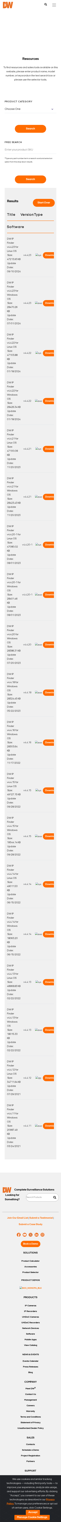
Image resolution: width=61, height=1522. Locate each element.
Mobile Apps (31, 1340)
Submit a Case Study (30, 1224)
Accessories (30, 1267)
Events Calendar (30, 1361)
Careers (31, 1405)
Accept (32, 1512)
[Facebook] (19, 1235)
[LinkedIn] (36, 1235)
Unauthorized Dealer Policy (31, 1428)
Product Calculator (30, 1261)
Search (30, 128)
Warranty (30, 1411)
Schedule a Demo (30, 1450)
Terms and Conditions (30, 1417)
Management (30, 1400)
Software (30, 1334)
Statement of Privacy (31, 1422)
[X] (31, 1235)
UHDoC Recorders (30, 1323)
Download (51, 255)
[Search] (45, 5)
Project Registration (30, 1456)
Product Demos (30, 1280)
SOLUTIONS (30, 1253)
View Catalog (30, 1345)
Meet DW (30, 1388)
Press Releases (30, 1367)
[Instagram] (42, 1235)
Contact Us (30, 1394)
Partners (30, 1461)
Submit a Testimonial (41, 1218)
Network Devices (30, 1328)
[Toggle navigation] (54, 5)
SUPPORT (30, 1471)
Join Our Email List (17, 1218)
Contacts (30, 1444)
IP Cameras (30, 1306)
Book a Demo (30, 1244)
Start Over (44, 202)
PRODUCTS (30, 1297)
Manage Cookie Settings (32, 1517)
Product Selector (30, 1272)
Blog (30, 1372)
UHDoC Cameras (30, 1317)
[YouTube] (25, 1235)
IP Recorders (30, 1311)
